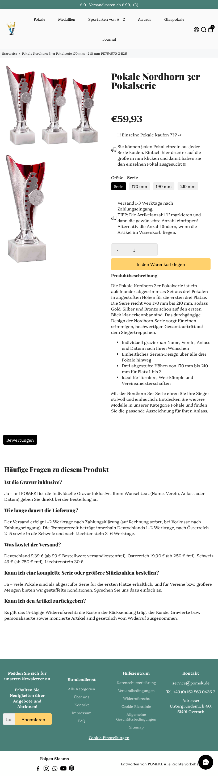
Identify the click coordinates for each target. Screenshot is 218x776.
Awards (144, 19)
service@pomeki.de (190, 683)
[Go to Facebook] (38, 769)
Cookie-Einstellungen (109, 737)
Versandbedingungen (136, 690)
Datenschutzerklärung (136, 682)
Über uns (81, 696)
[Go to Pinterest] (71, 769)
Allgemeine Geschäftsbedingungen (136, 716)
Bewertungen (20, 440)
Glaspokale (174, 19)
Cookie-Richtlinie (136, 706)
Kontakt (81, 704)
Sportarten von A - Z (106, 19)
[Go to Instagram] (46, 769)
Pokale (39, 19)
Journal (109, 39)
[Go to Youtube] (63, 769)
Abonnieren (33, 719)
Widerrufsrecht (136, 698)
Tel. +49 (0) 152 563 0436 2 (190, 691)
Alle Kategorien (81, 688)
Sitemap (136, 727)
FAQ (81, 720)
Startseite (9, 53)
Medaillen (66, 19)
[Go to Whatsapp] (55, 769)
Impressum (81, 712)
